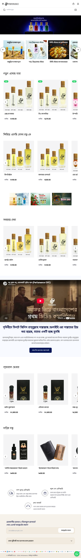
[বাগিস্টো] (12, 4)
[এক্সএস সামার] (18, 95)
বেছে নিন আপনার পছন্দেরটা (40, 350)
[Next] (75, 102)
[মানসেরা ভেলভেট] (52, 156)
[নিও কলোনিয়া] (52, 95)
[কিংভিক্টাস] (18, 156)
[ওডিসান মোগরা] (52, 389)
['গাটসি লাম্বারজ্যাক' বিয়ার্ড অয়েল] (18, 450)
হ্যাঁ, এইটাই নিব (16, 124)
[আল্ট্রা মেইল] (18, 241)
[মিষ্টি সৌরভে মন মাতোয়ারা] (58, 49)
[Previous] (5, 102)
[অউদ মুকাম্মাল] (18, 389)
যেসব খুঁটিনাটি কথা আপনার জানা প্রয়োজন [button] (20, 541)
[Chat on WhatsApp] (76, 553)
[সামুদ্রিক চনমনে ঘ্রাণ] (13, 49)
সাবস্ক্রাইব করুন (66, 530)
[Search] (76, 10)
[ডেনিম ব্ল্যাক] (52, 241)
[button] (73, 3)
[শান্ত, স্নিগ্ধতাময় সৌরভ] (36, 49)
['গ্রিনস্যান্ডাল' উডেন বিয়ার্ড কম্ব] (52, 450)
